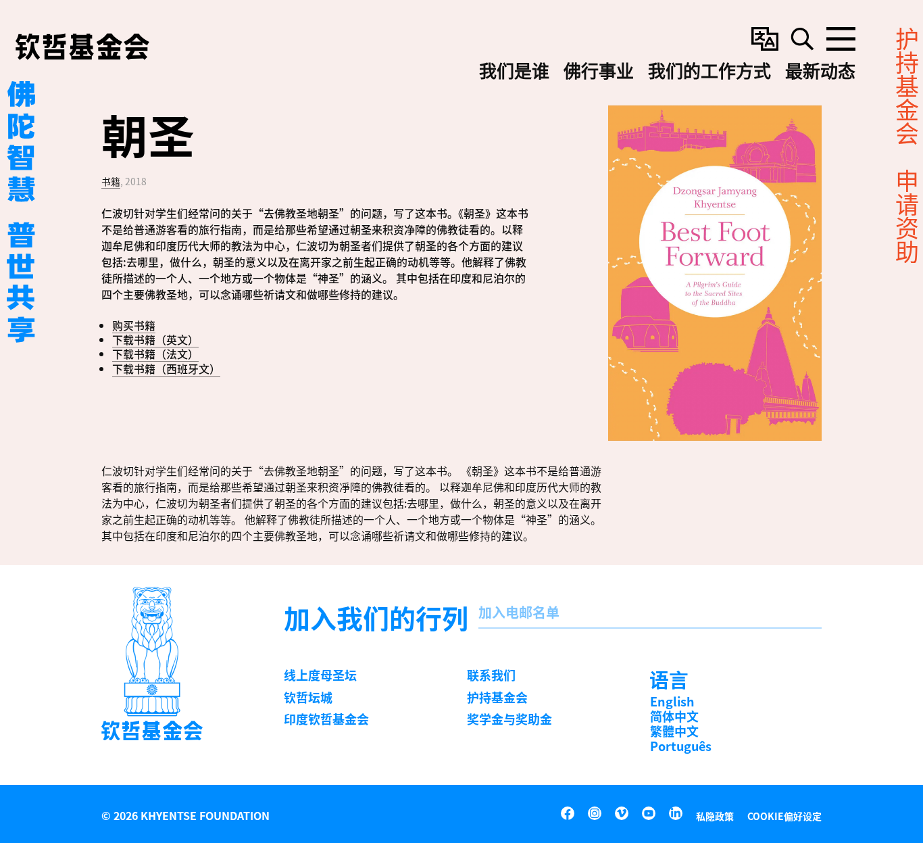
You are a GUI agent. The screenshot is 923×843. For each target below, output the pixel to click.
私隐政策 (715, 816)
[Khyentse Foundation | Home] (82, 46)
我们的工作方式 (709, 72)
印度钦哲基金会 (326, 718)
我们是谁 (514, 72)
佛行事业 (599, 72)
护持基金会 (497, 697)
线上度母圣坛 (320, 675)
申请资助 (906, 216)
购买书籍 (133, 325)
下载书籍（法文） (155, 353)
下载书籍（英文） (155, 339)
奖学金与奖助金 (509, 718)
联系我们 (491, 675)
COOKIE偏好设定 (784, 816)
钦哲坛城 (308, 697)
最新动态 (820, 72)
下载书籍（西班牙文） (166, 368)
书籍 (110, 181)
